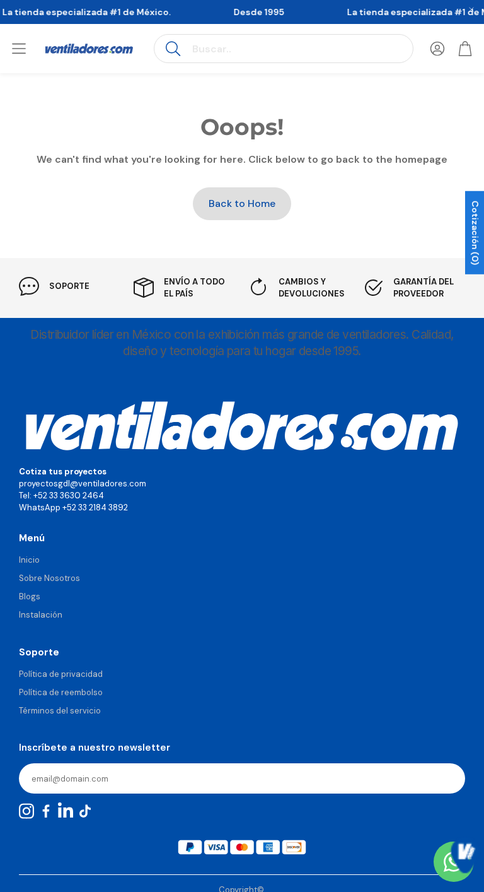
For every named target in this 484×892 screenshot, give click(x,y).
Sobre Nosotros (49, 578)
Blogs (29, 596)
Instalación (40, 614)
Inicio (29, 560)
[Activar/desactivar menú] (19, 48)
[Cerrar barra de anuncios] (471, 9)
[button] (283, 48)
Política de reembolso (61, 692)
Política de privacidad (61, 674)
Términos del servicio (60, 710)
